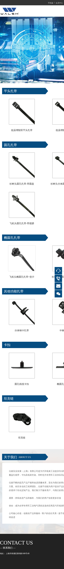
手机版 (50, 2)
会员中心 (59, 2)
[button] (30, 80)
